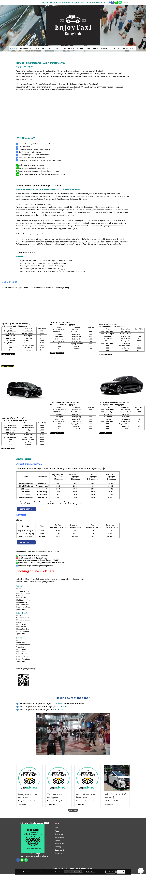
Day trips (58, 840)
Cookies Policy (90, 872)
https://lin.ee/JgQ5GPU (50, 171)
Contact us (58, 853)
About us (58, 831)
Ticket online (59, 844)
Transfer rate (59, 837)
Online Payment (128, 48)
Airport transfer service (29, 464)
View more (22, 804)
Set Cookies (110, 872)
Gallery (104, 48)
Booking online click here (35, 571)
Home (12, 48)
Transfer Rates (40, 48)
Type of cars (25, 48)
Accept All (121, 872)
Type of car (59, 834)
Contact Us (114, 48)
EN (127, 2)
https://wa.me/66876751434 (53, 174)
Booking (80, 48)
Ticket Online (67, 48)
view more (73, 810)
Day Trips (53, 48)
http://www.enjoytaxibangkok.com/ (40, 565)
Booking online (92, 48)
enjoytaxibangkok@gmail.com (72, 579)
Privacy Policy (78, 872)
